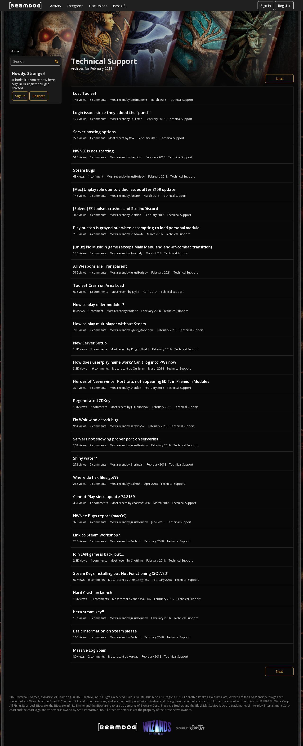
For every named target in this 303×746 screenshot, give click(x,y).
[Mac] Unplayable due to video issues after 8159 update (124, 189)
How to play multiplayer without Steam (109, 323)
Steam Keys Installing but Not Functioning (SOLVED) (121, 573)
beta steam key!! (88, 611)
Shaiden (135, 215)
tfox (131, 138)
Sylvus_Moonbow (141, 330)
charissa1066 (141, 503)
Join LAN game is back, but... (98, 554)
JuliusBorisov (136, 176)
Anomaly (136, 253)
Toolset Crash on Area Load (98, 285)
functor (135, 196)
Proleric (132, 311)
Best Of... (120, 6)
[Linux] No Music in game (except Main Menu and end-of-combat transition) (142, 247)
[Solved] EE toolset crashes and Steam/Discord (115, 208)
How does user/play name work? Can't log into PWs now (124, 362)
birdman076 (138, 100)
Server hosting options (94, 131)
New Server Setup (90, 343)
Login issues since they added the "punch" (112, 112)
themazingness (139, 580)
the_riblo (136, 157)
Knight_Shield (140, 349)
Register (284, 5)
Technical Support (181, 100)
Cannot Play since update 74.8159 (104, 496)
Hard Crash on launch (92, 592)
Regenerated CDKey (92, 400)
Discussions (98, 6)
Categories (75, 6)
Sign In (266, 5)
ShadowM (136, 234)
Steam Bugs (84, 170)
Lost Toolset (85, 93)
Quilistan (136, 119)
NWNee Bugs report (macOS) (100, 515)
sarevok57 (137, 426)
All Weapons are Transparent (100, 266)
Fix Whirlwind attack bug (95, 419)
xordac (133, 656)
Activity (55, 6)
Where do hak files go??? (96, 477)
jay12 (135, 292)
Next (279, 78)
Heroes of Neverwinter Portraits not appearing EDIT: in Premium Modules (141, 381)
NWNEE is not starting (93, 151)
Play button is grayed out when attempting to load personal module (136, 227)
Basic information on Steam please (105, 631)
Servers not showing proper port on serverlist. (116, 439)
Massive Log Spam (89, 650)
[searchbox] (35, 61)
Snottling (137, 560)
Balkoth (135, 484)
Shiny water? (85, 458)
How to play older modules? (98, 304)
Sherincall (136, 464)
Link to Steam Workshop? (96, 535)
